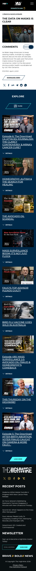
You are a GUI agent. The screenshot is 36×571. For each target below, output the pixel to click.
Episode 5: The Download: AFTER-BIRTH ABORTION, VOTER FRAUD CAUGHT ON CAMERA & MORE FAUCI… (17, 439)
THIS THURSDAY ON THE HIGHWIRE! (16, 401)
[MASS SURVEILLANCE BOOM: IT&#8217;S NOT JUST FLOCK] (18, 238)
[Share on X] (4, 85)
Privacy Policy (18, 565)
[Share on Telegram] (17, 85)
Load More (18, 459)
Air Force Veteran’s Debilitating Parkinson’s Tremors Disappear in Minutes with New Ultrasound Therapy (17, 503)
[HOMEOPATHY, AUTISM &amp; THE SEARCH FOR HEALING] (18, 167)
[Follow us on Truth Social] (24, 478)
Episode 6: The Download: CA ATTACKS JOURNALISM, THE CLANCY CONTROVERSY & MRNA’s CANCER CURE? (18, 142)
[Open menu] (32, 4)
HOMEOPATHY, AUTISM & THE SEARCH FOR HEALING (17, 182)
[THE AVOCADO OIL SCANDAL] (18, 204)
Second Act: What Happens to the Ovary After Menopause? (17, 511)
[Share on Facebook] (9, 85)
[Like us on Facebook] (14, 479)
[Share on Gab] (13, 85)
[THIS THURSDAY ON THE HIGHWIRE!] (18, 387)
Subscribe (24, 547)
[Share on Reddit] (21, 85)
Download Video (13, 77)
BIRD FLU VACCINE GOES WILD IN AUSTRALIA (17, 323)
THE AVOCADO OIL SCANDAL (13, 217)
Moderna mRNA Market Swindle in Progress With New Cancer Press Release (15, 494)
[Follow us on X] (4, 479)
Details (8, 153)
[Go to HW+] (5, 4)
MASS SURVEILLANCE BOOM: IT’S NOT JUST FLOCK (15, 253)
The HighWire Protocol (18, 567)
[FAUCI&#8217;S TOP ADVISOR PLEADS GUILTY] (18, 275)
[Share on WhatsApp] (25, 85)
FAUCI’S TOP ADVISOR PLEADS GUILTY (15, 289)
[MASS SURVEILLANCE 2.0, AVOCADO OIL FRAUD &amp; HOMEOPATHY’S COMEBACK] (18, 344)
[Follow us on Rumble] (19, 478)
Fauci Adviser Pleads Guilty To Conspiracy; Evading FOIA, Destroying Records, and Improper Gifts (16, 519)
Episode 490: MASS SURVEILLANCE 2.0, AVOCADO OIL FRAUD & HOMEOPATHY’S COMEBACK (16, 362)
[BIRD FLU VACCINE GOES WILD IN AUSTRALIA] (18, 310)
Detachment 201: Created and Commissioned (13, 526)
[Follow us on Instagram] (9, 479)
